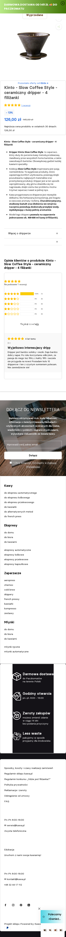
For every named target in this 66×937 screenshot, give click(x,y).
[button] (11, 293)
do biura (8, 537)
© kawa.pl (9, 919)
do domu (9, 532)
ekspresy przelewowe (16, 559)
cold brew (9, 589)
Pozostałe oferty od (33, 83)
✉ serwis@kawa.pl (14, 825)
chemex (8, 584)
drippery (8, 594)
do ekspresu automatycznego (20, 492)
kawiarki (8, 603)
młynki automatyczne (16, 651)
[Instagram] (13, 904)
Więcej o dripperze (19, 233)
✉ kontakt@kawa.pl (15, 879)
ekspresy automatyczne (17, 549)
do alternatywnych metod (18, 511)
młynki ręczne (12, 646)
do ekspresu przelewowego (19, 502)
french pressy (11, 599)
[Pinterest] (21, 904)
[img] (16, 338)
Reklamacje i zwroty (15, 790)
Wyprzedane (34, 15)
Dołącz (33, 455)
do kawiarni (10, 541)
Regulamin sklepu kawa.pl (18, 773)
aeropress (9, 580)
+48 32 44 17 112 (13, 884)
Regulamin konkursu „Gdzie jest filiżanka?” (27, 779)
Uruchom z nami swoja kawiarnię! (22, 855)
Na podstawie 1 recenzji (15, 284)
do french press (12, 516)
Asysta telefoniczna (15, 830)
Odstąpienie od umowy (17, 795)
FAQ (6, 801)
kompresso (10, 608)
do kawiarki (10, 506)
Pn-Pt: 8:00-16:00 (14, 819)
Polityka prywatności (16, 784)
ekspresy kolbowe (14, 554)
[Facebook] (5, 904)
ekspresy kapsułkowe (16, 564)
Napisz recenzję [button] (29, 324)
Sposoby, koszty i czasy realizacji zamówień (28, 768)
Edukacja (9, 849)
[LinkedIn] (29, 904)
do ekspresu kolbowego (17, 497)
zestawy (9, 613)
